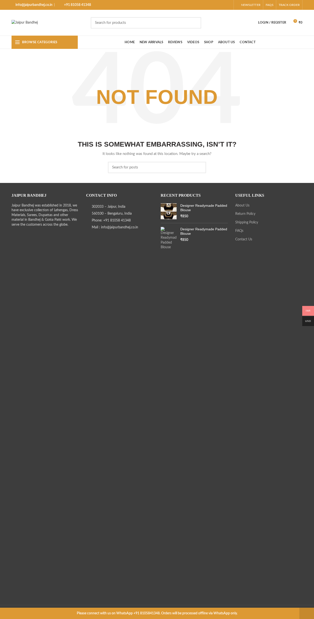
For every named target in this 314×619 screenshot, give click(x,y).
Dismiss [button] (306, 613)
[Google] (216, 5)
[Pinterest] (228, 5)
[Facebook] (203, 5)
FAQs (239, 231)
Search (219, 22)
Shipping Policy (246, 222)
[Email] (222, 5)
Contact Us (243, 239)
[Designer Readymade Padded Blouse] (169, 211)
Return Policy (245, 214)
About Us (242, 205)
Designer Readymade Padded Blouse (203, 208)
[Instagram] (210, 5)
